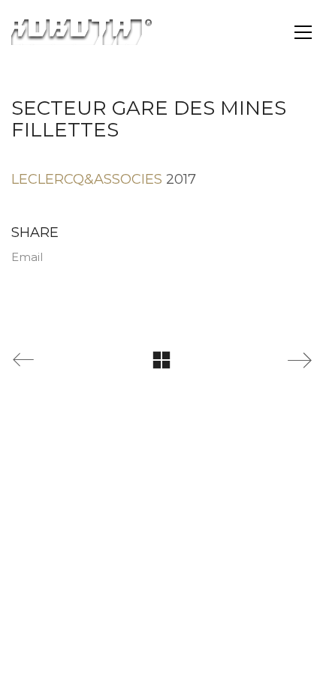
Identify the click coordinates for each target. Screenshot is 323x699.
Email (27, 257)
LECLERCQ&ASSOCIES (86, 179)
